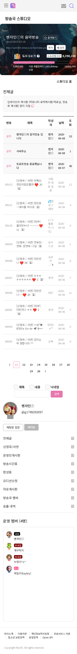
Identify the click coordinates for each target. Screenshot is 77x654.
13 (31, 364)
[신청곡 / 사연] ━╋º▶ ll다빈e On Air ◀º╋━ (29, 327)
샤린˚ (51, 293)
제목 (22, 387)
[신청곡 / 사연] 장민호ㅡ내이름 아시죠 (28, 205)
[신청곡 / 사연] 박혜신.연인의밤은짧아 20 (29, 182)
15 (46, 364)
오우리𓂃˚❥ (51, 261)
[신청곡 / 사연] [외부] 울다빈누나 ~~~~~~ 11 (28, 225)
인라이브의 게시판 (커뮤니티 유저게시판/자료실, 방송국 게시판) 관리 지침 (37, 104)
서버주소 (21, 151)
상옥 (50, 341)
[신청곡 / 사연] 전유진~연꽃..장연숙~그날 (29, 244)
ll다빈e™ (51, 327)
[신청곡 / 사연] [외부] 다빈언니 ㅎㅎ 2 (28, 308)
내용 (37, 387)
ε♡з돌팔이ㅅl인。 (51, 225)
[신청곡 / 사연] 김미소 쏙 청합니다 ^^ (28, 341)
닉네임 (55, 387)
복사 (50, 47)
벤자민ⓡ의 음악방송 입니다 (29, 136)
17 (60, 364)
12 (23, 364)
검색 (56, 394)
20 (38, 371)
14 (38, 364)
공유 (61, 47)
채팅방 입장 (13, 427)
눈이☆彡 (50, 244)
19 (31, 371)
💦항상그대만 (51, 205)
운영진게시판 (11, 455)
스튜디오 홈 (64, 81)
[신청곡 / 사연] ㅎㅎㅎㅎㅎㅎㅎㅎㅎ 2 (28, 278)
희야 (50, 278)
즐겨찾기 (52, 37)
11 (16, 364)
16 (53, 364)
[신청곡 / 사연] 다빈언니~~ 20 (28, 293)
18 (68, 364)
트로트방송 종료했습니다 (29, 166)
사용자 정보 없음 (51, 184)
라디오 (31, 427)
